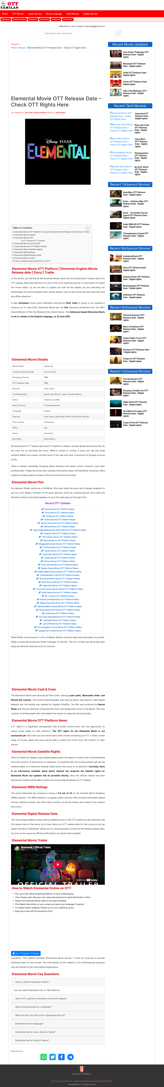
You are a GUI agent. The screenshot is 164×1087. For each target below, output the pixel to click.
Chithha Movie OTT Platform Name (59, 519)
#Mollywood (44, 19)
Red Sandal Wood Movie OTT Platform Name (59, 578)
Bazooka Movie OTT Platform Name (60, 540)
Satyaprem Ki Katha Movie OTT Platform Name (60, 630)
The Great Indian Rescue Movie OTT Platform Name (59, 589)
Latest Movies (35, 13)
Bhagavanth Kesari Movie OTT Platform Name (59, 544)
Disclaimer (82, 1081)
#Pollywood (56, 19)
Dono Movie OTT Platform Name (59, 512)
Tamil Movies (72, 13)
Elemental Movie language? (29, 1023)
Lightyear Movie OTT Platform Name (59, 620)
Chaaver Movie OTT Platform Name (60, 533)
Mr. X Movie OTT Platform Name (59, 596)
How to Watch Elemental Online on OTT (32, 261)
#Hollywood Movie (19, 19)
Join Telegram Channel (27, 953)
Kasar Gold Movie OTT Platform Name (60, 585)
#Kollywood (33, 19)
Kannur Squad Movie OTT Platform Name (59, 523)
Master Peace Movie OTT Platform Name (59, 568)
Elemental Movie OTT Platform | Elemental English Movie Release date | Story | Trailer (51, 232)
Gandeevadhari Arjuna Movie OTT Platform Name (59, 606)
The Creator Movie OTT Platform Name (59, 537)
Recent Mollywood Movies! (130, 248)
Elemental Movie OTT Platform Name (30, 246)
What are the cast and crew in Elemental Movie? (40, 1015)
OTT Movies (18, 13)
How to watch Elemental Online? (32, 982)
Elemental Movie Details (25, 235)
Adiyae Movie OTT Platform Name (59, 558)
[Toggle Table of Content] (86, 228)
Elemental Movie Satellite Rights (28, 249)
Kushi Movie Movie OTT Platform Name (59, 592)
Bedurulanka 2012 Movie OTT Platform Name (59, 610)
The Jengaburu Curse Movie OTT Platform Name (60, 627)
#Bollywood (6, 19)
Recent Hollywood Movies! (130, 371)
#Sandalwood (67, 19)
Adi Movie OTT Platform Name (59, 516)
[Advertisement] (58, 76)
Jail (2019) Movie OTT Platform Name (59, 624)
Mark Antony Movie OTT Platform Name (60, 582)
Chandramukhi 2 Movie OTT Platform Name (59, 575)
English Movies (90, 13)
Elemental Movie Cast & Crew (27, 243)
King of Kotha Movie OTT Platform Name (59, 564)
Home (5, 13)
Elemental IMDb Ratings (24, 252)
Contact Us (58, 1081)
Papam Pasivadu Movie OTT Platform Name (59, 603)
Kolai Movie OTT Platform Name (59, 613)
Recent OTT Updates (36, 241)
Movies (22, 47)
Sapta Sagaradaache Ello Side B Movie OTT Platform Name (59, 530)
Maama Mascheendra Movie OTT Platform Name (59, 571)
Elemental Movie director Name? (32, 1040)
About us (70, 1081)
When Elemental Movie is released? (33, 1007)
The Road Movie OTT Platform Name (59, 547)
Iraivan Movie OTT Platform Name (59, 551)
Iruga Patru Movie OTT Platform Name (59, 554)
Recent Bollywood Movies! (130, 307)
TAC (108, 1081)
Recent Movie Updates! (130, 44)
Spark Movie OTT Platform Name (60, 509)
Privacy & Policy (96, 1081)
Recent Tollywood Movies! (130, 184)
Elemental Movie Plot (23, 238)
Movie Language (54, 13)
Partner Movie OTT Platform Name (59, 561)
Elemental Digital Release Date (27, 255)
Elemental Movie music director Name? (35, 1032)
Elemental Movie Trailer (24, 258)
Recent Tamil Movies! (130, 106)
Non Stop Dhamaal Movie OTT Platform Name (59, 617)
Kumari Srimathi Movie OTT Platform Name (59, 599)
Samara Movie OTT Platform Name (59, 526)
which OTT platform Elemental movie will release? (41, 998)
